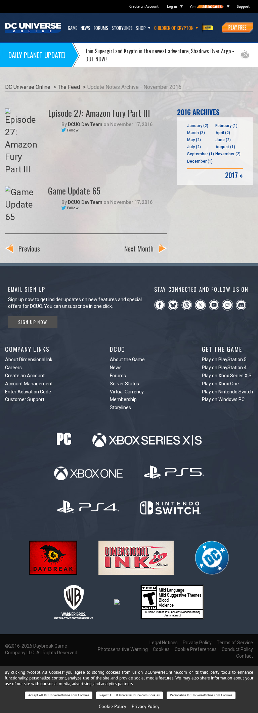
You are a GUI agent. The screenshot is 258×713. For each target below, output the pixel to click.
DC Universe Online (27, 87)
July (194, 147)
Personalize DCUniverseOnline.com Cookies (201, 695)
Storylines (120, 407)
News (116, 367)
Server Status (124, 383)
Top (244, 247)
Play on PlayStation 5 (224, 359)
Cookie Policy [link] (112, 706)
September (200, 154)
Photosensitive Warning (123, 649)
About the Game (127, 359)
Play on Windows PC (223, 399)
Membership (123, 399)
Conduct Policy (237, 649)
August (225, 147)
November (228, 154)
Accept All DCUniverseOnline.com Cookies (58, 695)
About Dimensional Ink (28, 359)
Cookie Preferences (196, 649)
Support (243, 6)
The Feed (69, 87)
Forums (118, 375)
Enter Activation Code (28, 391)
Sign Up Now (32, 321)
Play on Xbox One (220, 383)
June (223, 140)
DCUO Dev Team (85, 124)
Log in (172, 6)
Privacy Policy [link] (146, 706)
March (196, 132)
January (197, 125)
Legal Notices (163, 642)
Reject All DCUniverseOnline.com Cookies (129, 695)
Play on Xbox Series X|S (227, 375)
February (226, 125)
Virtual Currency (127, 391)
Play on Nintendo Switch (227, 391)
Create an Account (144, 6)
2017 (234, 175)
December (200, 161)
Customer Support (24, 399)
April (222, 132)
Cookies (161, 649)
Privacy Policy (197, 642)
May (194, 140)
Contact (244, 656)
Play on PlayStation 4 (224, 367)
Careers (13, 367)
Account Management (29, 383)
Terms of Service (235, 642)
